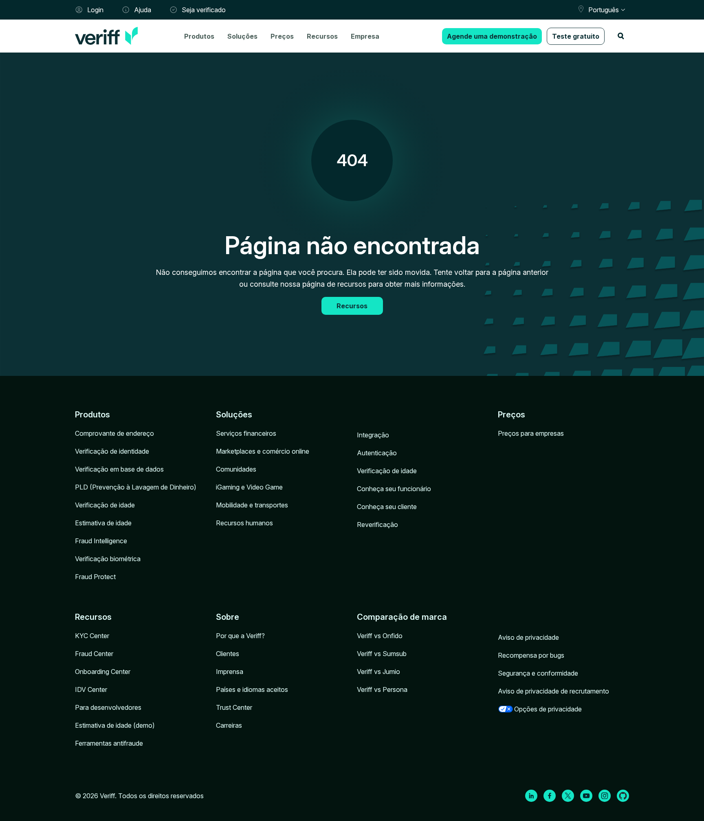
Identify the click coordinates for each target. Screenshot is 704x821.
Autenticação (377, 453)
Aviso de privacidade (528, 637)
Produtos (199, 36)
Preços (282, 36)
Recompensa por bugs (531, 655)
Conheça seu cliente (387, 507)
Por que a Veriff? (240, 636)
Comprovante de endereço (114, 433)
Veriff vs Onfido (380, 636)
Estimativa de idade (103, 523)
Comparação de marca (402, 617)
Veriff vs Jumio (378, 671)
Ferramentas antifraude (109, 743)
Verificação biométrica (108, 559)
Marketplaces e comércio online (262, 451)
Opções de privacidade (548, 709)
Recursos (322, 36)
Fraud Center (94, 654)
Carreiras (229, 725)
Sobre (227, 617)
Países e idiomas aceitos (252, 689)
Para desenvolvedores (108, 707)
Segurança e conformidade (538, 673)
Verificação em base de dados (119, 469)
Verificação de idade (105, 505)
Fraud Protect (95, 577)
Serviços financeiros (246, 433)
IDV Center (91, 689)
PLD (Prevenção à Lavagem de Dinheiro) (135, 487)
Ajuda (142, 10)
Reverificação (377, 524)
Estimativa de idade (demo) (115, 725)
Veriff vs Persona (382, 689)
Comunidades (236, 469)
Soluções (242, 36)
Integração (373, 435)
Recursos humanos (244, 523)
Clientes (227, 654)
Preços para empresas (531, 433)
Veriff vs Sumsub (382, 654)
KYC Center (92, 636)
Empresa (365, 36)
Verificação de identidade (112, 451)
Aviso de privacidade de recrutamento (553, 691)
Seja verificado (204, 10)
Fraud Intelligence (101, 541)
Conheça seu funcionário (394, 489)
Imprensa (229, 671)
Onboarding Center (102, 671)
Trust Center (234, 707)
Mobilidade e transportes (252, 505)
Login (95, 10)
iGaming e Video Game (249, 487)
